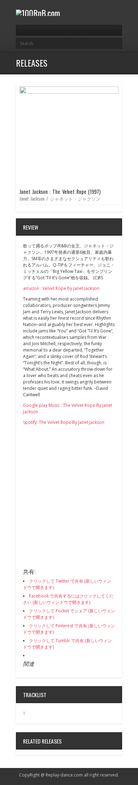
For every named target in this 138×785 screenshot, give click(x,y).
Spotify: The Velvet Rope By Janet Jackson (63, 422)
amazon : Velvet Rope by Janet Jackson (61, 288)
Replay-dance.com (64, 775)
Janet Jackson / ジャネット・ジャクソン (59, 198)
